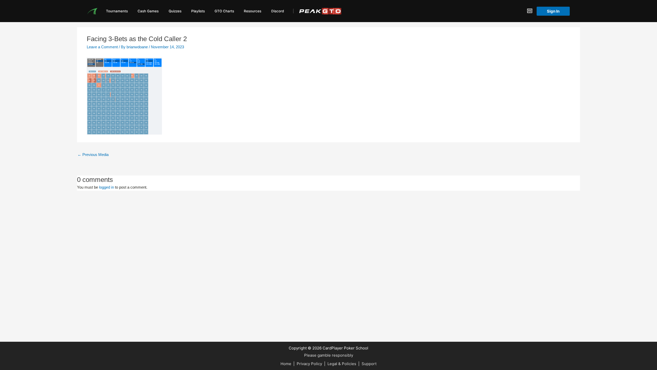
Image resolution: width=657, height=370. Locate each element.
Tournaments (117, 11)
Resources (252, 11)
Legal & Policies (341, 363)
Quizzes (175, 11)
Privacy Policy (309, 363)
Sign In (553, 11)
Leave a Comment (102, 47)
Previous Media (93, 154)
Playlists (198, 11)
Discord (277, 11)
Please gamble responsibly (328, 355)
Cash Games (148, 11)
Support (369, 363)
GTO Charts (224, 11)
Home (286, 363)
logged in (106, 187)
